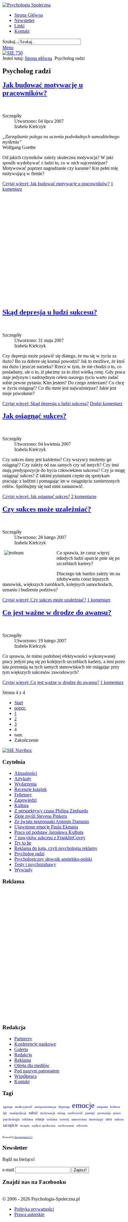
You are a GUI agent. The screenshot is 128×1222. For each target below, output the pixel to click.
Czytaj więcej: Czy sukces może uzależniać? (44, 599)
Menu (7, 47)
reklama (27, 1119)
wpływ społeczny (44, 1125)
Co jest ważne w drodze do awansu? (56, 612)
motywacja (47, 1113)
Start (18, 702)
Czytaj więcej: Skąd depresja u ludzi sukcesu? (45, 403)
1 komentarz (98, 599)
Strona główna (38, 58)
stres (109, 1119)
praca (117, 1113)
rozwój (64, 1119)
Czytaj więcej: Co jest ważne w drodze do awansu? (50, 682)
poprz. (20, 707)
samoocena (79, 1119)
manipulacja (18, 1113)
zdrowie (82, 1125)
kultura (115, 1106)
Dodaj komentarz (106, 403)
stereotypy (96, 1119)
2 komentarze (83, 496)
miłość (33, 1113)
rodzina (52, 1119)
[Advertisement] (64, 247)
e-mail (8, 1169)
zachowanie (66, 1125)
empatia (102, 1106)
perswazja (104, 1113)
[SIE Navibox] (17, 750)
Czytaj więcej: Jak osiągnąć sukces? (36, 496)
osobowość (75, 1113)
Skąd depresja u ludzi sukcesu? (49, 312)
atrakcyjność (23, 1106)
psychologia (11, 1119)
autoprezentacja (45, 1106)
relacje (39, 1119)
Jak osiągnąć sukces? (34, 416)
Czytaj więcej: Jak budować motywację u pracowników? (56, 183)
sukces (119, 1119)
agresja (8, 1106)
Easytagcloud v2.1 (23, 1137)
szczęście (10, 1125)
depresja (64, 1106)
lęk (5, 1113)
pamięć (90, 1113)
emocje (83, 1105)
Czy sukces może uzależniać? (46, 509)
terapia (24, 1125)
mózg (61, 1113)
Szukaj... (10, 41)
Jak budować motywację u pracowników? (42, 89)
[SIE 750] (12, 52)
